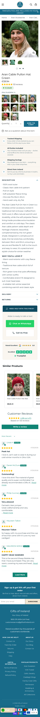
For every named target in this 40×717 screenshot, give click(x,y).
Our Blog (29, 645)
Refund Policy (10, 675)
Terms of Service (10, 668)
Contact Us (10, 641)
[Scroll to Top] (36, 705)
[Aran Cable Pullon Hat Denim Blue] (32, 99)
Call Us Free (22, 333)
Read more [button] (8, 513)
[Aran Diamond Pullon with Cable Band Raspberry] (6, 116)
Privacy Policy (10, 671)
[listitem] (18, 389)
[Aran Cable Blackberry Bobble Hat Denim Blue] (6, 98)
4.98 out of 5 (25, 418)
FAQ (10, 656)
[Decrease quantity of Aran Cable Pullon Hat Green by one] (11, 124)
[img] (7, 448)
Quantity (5, 123)
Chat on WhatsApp (22, 324)
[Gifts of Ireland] (20, 4)
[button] (35, 4)
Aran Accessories (18, 18)
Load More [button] (20, 575)
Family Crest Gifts (30, 681)
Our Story (29, 641)
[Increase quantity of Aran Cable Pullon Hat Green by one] (21, 124)
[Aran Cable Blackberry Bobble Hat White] (23, 98)
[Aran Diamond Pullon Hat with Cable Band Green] (32, 108)
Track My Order (10, 645)
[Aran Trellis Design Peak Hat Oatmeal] (15, 116)
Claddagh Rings (29, 677)
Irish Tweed (29, 670)
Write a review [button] (20, 427)
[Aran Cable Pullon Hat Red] (23, 108)
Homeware (29, 684)
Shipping (10, 652)
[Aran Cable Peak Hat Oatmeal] (15, 108)
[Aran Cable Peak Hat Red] (6, 108)
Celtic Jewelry (29, 673)
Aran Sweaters (29, 666)
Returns (10, 648)
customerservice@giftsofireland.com (20, 622)
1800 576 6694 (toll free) (20, 619)
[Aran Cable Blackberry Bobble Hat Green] (15, 99)
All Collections (29, 694)
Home (4, 18)
